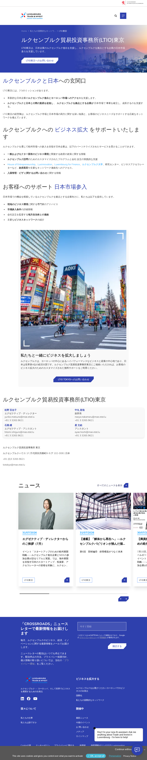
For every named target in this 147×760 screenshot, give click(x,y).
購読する (117, 646)
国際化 (79, 695)
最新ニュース (82, 718)
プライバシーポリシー (88, 637)
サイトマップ (82, 736)
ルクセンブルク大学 (92, 164)
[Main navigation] (123, 16)
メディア (80, 731)
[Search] (115, 15)
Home (24, 31)
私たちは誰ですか (29, 722)
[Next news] (126, 598)
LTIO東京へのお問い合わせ (40, 60)
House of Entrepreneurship (21, 164)
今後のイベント (83, 722)
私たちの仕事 (27, 718)
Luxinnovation (45, 164)
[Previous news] (120, 598)
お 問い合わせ (82, 727)
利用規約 (102, 637)
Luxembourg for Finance (67, 164)
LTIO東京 (28, 580)
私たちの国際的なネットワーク (43, 31)
